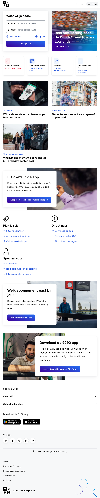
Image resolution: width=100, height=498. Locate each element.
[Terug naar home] (6, 4)
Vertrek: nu (15, 36)
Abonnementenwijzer (21, 317)
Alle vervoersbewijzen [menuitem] (18, 236)
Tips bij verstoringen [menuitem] (66, 241)
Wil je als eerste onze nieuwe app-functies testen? (24, 116)
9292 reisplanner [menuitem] (15, 231)
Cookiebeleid (9, 475)
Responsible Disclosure (14, 471)
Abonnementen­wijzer (85, 67)
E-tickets (57, 66)
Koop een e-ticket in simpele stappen (29, 200)
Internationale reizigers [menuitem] (18, 274)
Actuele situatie (12, 66)
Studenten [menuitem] (11, 263)
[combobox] (30, 23)
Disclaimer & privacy (12, 466)
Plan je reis (25, 43)
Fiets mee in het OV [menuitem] (65, 236)
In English (7, 480)
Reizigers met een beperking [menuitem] (21, 269)
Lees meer (60, 46)
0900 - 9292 (43, 451)
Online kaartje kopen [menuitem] (17, 241)
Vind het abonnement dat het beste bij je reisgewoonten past (24, 159)
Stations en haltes (37, 66)
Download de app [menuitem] (64, 231)
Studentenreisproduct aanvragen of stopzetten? (73, 116)
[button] (92, 4)
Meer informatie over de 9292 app (60, 369)
